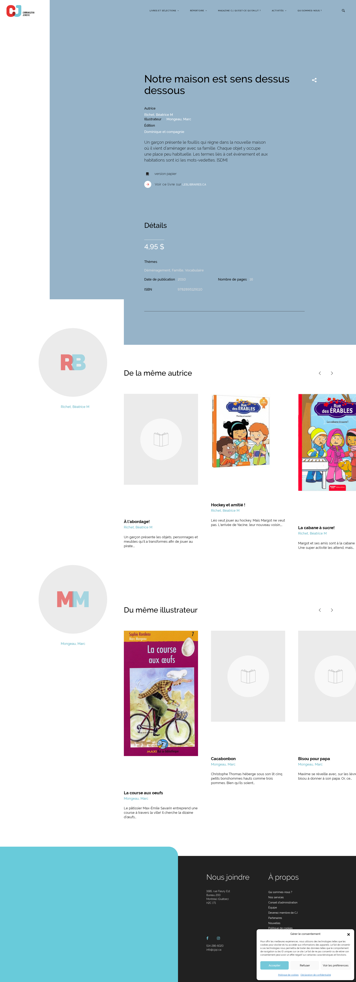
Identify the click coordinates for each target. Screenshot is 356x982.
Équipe (272, 907)
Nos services (276, 897)
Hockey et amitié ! (228, 504)
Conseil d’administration (282, 902)
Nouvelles (274, 923)
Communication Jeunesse (20, 11)
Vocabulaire (194, 270)
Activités (278, 10)
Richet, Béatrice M (158, 115)
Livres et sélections (163, 10)
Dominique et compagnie (164, 132)
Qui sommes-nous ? (310, 10)
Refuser (305, 965)
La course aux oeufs (143, 792)
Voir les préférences (335, 965)
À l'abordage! (137, 521)
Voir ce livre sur (180, 184)
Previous (320, 373)
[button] (348, 934)
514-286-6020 (214, 945)
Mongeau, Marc (179, 119)
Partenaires (275, 917)
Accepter (274, 965)
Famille (177, 270)
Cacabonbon (223, 758)
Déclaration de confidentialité (316, 975)
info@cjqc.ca (213, 949)
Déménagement (157, 270)
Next (332, 373)
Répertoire (197, 10)
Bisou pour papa (314, 758)
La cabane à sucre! (316, 527)
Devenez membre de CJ (283, 912)
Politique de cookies (288, 975)
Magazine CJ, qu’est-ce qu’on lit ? (239, 10)
